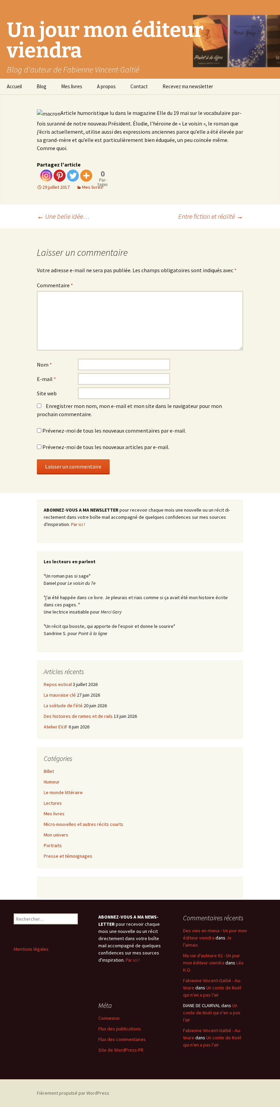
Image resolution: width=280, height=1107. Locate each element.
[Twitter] (73, 176)
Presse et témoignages (68, 856)
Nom (44, 364)
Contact (139, 86)
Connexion (109, 1018)
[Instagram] (46, 176)
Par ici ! (78, 524)
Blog (41, 86)
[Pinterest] (60, 176)
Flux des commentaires (122, 1039)
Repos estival (58, 684)
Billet (49, 771)
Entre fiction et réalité (210, 216)
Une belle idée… (63, 216)
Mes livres (71, 86)
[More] (86, 176)
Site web (47, 393)
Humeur (51, 782)
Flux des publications (119, 1029)
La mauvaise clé (60, 695)
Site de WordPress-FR (120, 1050)
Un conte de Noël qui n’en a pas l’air (211, 1012)
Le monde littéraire (63, 792)
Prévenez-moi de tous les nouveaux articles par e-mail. (105, 447)
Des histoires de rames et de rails (78, 716)
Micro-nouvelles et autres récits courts (83, 824)
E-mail (46, 378)
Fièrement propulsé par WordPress (73, 1093)
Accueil (14, 86)
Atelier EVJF (56, 727)
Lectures (53, 803)
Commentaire (55, 285)
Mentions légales (31, 949)
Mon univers (56, 835)
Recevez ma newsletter (188, 86)
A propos (106, 86)
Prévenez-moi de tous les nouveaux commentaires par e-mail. (114, 430)
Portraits (53, 845)
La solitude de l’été (63, 705)
